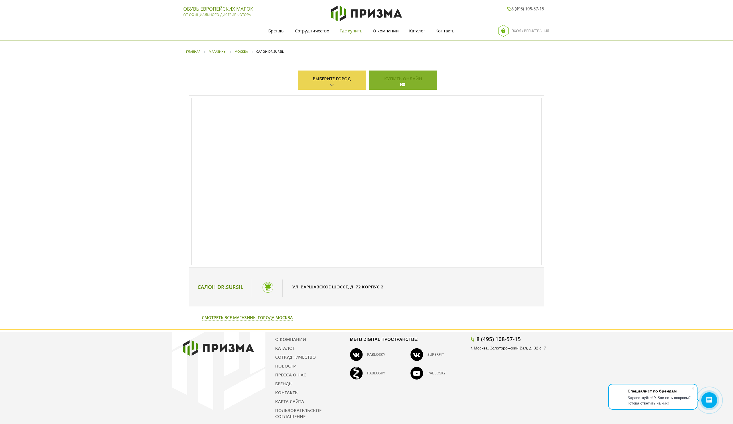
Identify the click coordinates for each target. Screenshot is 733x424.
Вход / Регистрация (530, 30)
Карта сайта (289, 401)
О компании (386, 31)
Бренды (276, 31)
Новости (286, 366)
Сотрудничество (312, 31)
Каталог (417, 31)
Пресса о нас (290, 375)
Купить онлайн (403, 78)
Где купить (351, 31)
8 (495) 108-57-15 (527, 8)
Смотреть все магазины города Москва (247, 317)
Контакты (446, 31)
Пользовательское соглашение (298, 413)
